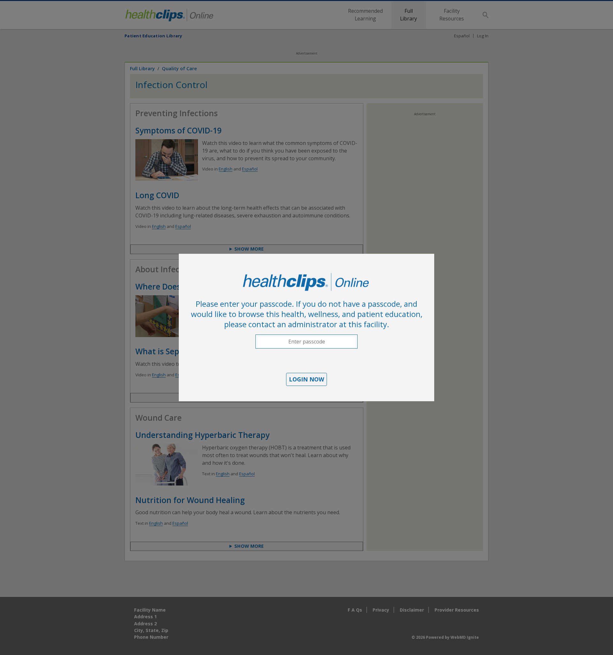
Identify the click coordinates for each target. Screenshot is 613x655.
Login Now (306, 379)
